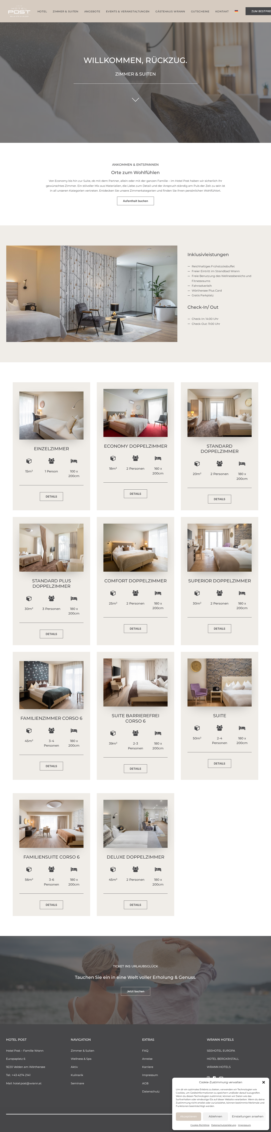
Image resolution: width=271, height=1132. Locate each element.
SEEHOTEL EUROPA (221, 1050)
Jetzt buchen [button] (135, 991)
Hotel (42, 11)
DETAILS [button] (51, 496)
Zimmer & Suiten (82, 1050)
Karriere (147, 1067)
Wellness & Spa (81, 1058)
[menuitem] (42, 11)
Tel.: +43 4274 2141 (18, 1075)
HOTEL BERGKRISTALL (223, 1058)
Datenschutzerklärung (223, 1125)
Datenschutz (151, 1091)
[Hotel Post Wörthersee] (19, 11)
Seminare (77, 1083)
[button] (263, 1082)
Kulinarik (77, 1075)
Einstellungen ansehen (247, 1116)
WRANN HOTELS (219, 1067)
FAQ (145, 1050)
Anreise (147, 1058)
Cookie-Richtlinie (199, 1125)
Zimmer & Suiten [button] (65, 11)
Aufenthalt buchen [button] (135, 201)
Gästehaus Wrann (170, 11)
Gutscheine (200, 11)
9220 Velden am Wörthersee (25, 1067)
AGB (145, 1083)
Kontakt (222, 11)
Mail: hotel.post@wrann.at (23, 1083)
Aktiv (74, 1067)
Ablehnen (215, 1116)
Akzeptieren (188, 1116)
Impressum (244, 1125)
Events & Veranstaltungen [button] (128, 11)
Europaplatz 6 (15, 1058)
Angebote (92, 11)
